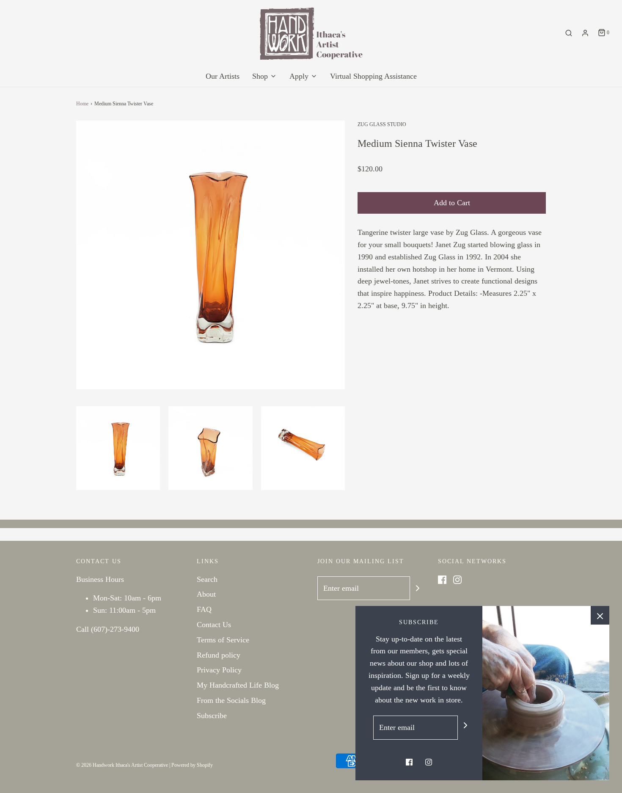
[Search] (569, 33)
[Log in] (585, 33)
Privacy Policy (219, 670)
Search (207, 579)
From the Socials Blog (231, 700)
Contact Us (214, 624)
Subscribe (212, 715)
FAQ (204, 609)
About (206, 594)
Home (82, 104)
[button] (118, 448)
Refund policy (218, 655)
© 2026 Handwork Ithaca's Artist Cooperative (122, 765)
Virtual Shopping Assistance (373, 76)
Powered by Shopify (192, 765)
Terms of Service (223, 640)
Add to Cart (452, 202)
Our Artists (222, 76)
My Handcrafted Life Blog (238, 685)
